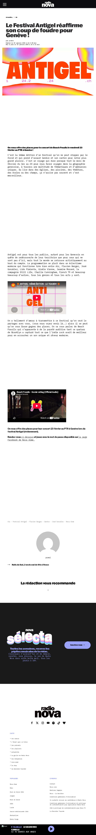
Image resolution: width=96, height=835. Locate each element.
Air (9, 522)
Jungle (12, 796)
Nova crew (53, 787)
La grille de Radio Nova (20, 755)
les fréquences (16, 759)
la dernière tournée (18, 769)
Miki (11, 788)
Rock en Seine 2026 (17, 792)
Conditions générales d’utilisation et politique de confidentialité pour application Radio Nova (68, 804)
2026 (11, 804)
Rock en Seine (15, 800)
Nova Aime (70, 522)
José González (58, 522)
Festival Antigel (20, 522)
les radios (15, 738)
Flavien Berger (36, 522)
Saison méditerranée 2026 (19, 811)
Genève (47, 522)
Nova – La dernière (56, 793)
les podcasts (16, 745)
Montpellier (14, 815)
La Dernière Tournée (57, 811)
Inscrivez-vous (76, 645)
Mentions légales (56, 790)
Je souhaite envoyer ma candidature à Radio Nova (68, 800)
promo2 (48, 558)
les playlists (16, 749)
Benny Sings (14, 819)
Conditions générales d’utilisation (63, 797)
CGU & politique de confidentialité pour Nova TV (68, 808)
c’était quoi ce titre (19, 742)
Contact (52, 784)
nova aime (14, 762)
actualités (15, 752)
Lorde (12, 807)
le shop (14, 765)
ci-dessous (27, 437)
